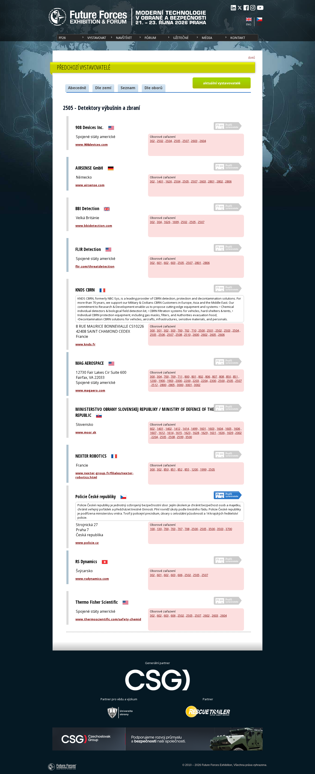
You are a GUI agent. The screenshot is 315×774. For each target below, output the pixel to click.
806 (207, 376)
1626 (168, 181)
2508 (178, 335)
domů (251, 57)
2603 (194, 141)
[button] (221, 82)
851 (235, 376)
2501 (210, 330)
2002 (238, 433)
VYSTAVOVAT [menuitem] (96, 37)
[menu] (157, 37)
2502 (160, 141)
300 (152, 330)
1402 (168, 429)
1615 (178, 433)
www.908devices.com (91, 144)
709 (173, 376)
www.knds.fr (85, 344)
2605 (213, 335)
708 (186, 529)
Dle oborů (154, 87)
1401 (160, 181)
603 (173, 263)
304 (159, 222)
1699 (175, 222)
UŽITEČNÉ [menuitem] (181, 37)
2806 (228, 181)
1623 (187, 433)
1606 (237, 429)
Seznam (128, 87)
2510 (187, 335)
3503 (220, 529)
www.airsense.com (89, 185)
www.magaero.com (90, 390)
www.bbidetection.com (93, 226)
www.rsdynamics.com (92, 579)
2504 (168, 141)
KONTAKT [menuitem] (237, 37)
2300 (213, 381)
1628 (196, 433)
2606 (221, 335)
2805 (171, 385)
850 (228, 376)
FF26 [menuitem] (62, 37)
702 (186, 330)
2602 (204, 335)
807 (214, 376)
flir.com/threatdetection (94, 266)
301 (159, 330)
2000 (178, 381)
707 (180, 529)
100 (152, 529)
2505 (177, 141)
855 (186, 469)
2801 (211, 181)
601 (159, 263)
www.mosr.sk (85, 432)
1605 (228, 429)
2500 (201, 330)
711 (180, 376)
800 (186, 376)
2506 (161, 335)
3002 (197, 385)
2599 (180, 437)
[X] (240, 8)
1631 (213, 433)
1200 (153, 381)
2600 (196, 335)
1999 (203, 469)
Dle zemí (103, 87)
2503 (227, 330)
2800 (163, 385)
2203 (196, 381)
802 (200, 376)
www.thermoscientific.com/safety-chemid (108, 619)
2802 (220, 181)
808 (221, 376)
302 (152, 141)
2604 (202, 141)
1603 (211, 429)
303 (173, 330)
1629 (204, 433)
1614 (170, 433)
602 (166, 263)
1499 (194, 429)
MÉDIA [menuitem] (207, 37)
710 (193, 330)
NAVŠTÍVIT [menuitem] (124, 37)
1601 (202, 429)
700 (180, 330)
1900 (161, 381)
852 (180, 469)
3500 (188, 437)
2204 (204, 381)
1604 (220, 429)
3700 (229, 529)
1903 (170, 381)
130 (159, 529)
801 (193, 376)
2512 (154, 385)
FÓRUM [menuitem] (150, 37)
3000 (180, 385)
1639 (230, 433)
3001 (188, 385)
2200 (187, 381)
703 (173, 529)
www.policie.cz (87, 543)
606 (180, 575)
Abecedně (77, 87)
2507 (185, 141)
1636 (221, 433)
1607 (153, 433)
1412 (177, 429)
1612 (161, 433)
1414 (185, 429)
